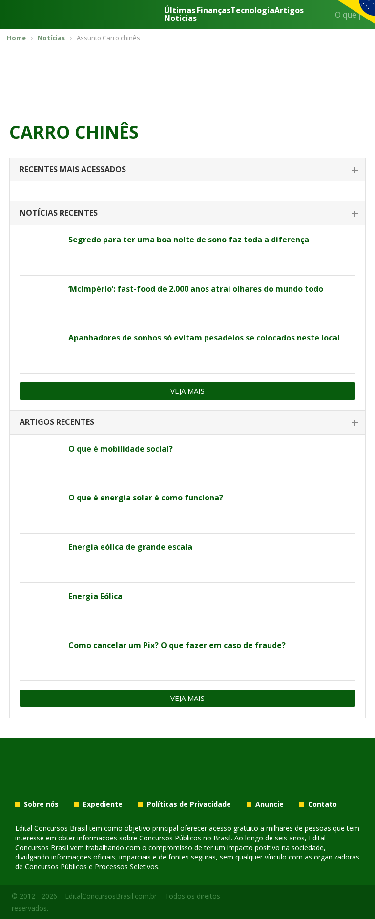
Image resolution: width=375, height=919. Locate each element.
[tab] (187, 170)
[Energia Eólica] (40, 607)
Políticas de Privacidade (189, 804)
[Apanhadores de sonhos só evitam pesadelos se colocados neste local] (40, 348)
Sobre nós (41, 804)
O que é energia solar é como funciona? (145, 497)
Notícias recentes (59, 212)
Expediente (103, 804)
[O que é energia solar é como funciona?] (40, 508)
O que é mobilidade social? (120, 448)
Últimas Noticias (180, 14)
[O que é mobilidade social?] (40, 460)
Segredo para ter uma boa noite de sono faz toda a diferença (188, 239)
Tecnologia (252, 11)
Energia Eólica (95, 596)
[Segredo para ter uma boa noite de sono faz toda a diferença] (40, 250)
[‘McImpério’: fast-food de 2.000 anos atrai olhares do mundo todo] (40, 300)
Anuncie (269, 804)
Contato (322, 804)
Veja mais (187, 391)
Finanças (213, 11)
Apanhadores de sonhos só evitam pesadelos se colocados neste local (204, 337)
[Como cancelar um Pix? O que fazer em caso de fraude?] (40, 656)
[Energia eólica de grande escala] (40, 558)
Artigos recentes (57, 422)
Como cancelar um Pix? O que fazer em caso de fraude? (177, 645)
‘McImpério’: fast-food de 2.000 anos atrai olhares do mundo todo (195, 288)
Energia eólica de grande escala (130, 546)
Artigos (289, 11)
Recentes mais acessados (73, 169)
